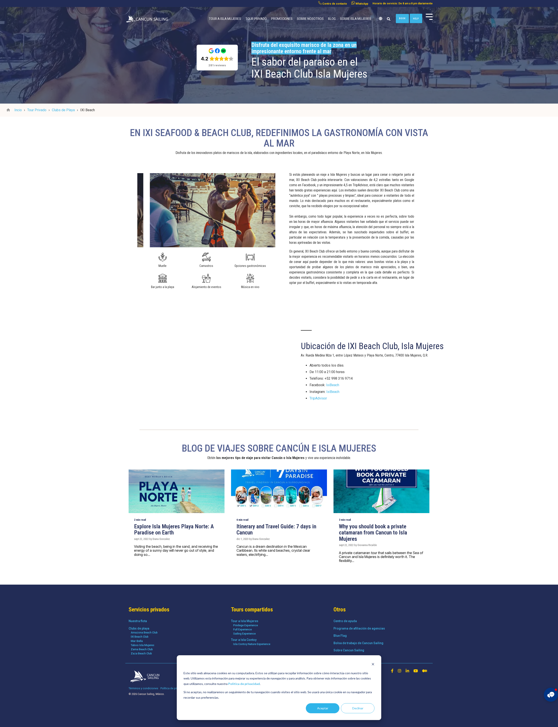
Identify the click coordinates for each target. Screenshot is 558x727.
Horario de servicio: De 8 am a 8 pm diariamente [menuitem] (403, 3)
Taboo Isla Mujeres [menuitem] (142, 645)
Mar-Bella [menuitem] (137, 641)
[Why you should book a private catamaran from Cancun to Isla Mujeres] (381, 491)
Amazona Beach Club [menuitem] (144, 632)
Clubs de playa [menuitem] (139, 628)
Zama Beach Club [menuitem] (142, 649)
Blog (332, 18)
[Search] (388, 19)
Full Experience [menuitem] (242, 629)
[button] (551, 695)
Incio (18, 110)
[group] (206, 210)
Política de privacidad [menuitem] (173, 688)
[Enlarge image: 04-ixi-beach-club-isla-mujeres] (206, 210)
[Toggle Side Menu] (429, 16)
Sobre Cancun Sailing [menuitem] (348, 650)
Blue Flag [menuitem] (340, 635)
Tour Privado (36, 110)
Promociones (282, 18)
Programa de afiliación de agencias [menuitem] (359, 628)
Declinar (357, 708)
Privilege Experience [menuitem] (245, 625)
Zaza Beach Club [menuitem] (141, 653)
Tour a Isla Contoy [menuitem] (244, 640)
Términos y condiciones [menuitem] (143, 688)
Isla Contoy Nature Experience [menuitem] (251, 644)
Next (284, 207)
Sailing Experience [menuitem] (244, 633)
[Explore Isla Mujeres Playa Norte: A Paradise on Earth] (177, 491)
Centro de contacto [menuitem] (334, 3)
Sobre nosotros (310, 18)
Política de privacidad (244, 684)
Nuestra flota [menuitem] (138, 621)
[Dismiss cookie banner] (372, 664)
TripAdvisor (318, 398)
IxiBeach (332, 385)
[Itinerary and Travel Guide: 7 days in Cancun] (279, 491)
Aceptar (322, 708)
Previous (128, 207)
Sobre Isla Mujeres (355, 18)
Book (402, 18)
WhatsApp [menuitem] (361, 3)
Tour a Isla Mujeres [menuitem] (244, 621)
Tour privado (256, 18)
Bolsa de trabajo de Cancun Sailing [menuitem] (358, 643)
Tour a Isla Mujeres (225, 18)
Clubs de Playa (63, 110)
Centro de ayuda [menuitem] (345, 621)
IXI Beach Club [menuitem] (139, 636)
